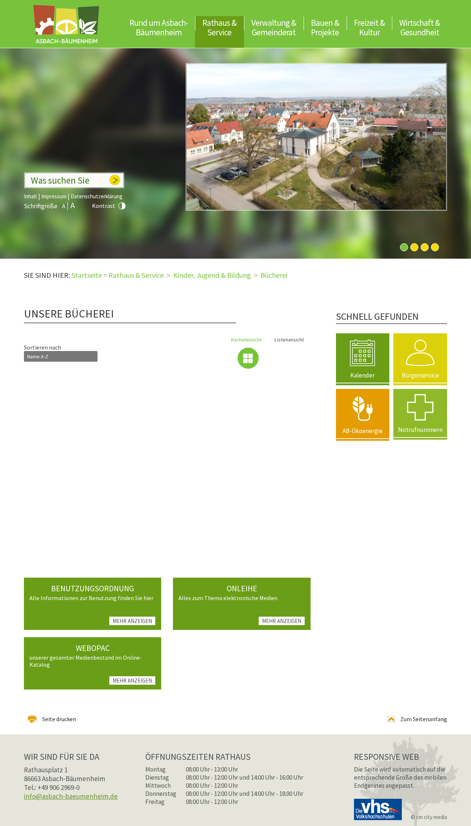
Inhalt (30, 196)
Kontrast (103, 205)
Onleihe (242, 588)
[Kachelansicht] (248, 358)
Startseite (86, 275)
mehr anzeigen (132, 620)
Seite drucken (59, 719)
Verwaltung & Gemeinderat (273, 27)
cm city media (431, 816)
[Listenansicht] (290, 358)
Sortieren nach (42, 347)
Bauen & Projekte (325, 27)
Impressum (54, 196)
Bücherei (274, 275)
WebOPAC (93, 648)
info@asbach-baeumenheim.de (71, 796)
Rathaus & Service (219, 27)
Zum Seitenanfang (423, 719)
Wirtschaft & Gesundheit (419, 27)
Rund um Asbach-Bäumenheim (159, 27)
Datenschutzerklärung (97, 196)
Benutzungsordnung (92, 588)
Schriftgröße (40, 206)
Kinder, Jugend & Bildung (212, 275)
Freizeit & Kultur (369, 27)
